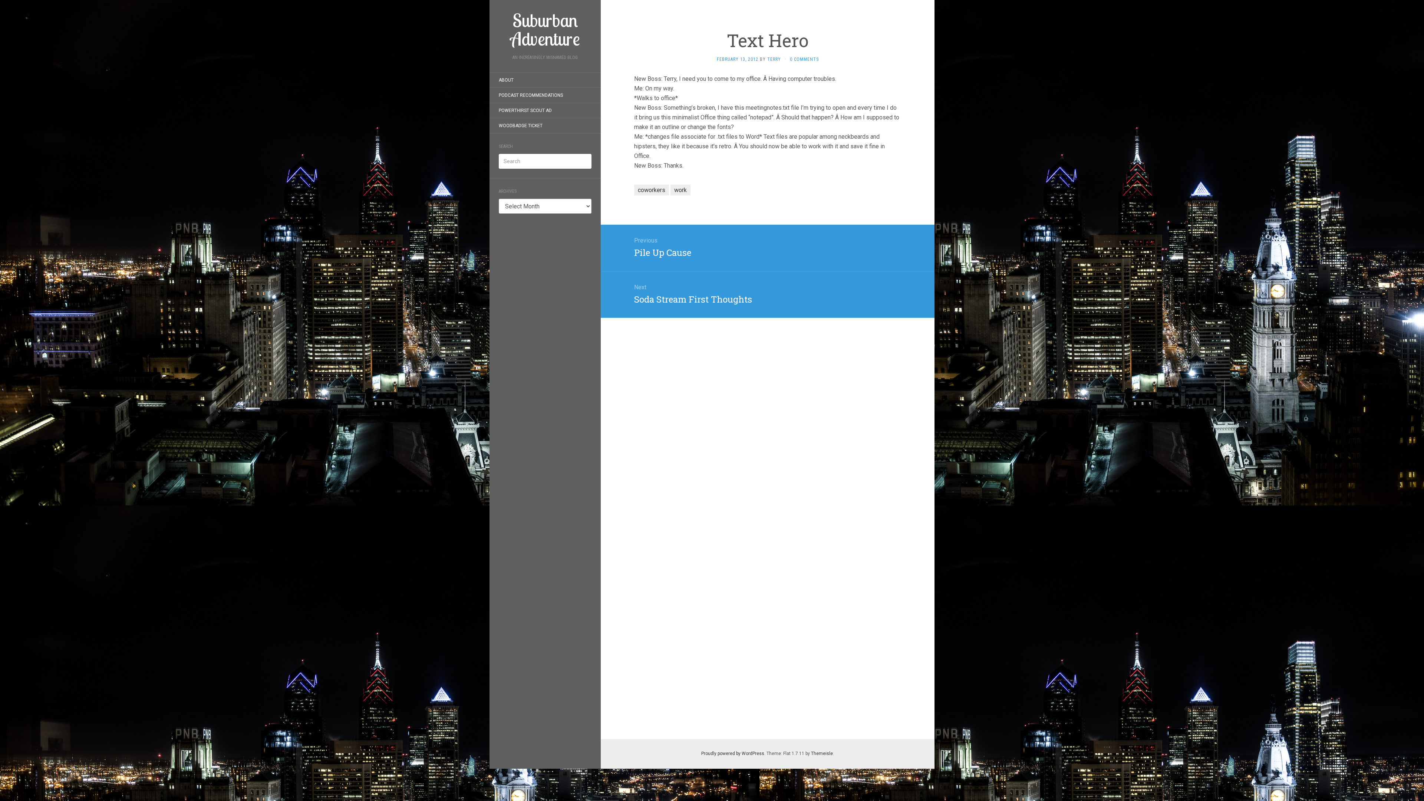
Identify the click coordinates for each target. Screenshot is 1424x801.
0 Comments (804, 59)
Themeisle (822, 753)
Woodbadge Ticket (521, 125)
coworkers (651, 190)
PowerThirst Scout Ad (525, 110)
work (680, 190)
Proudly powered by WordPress (732, 753)
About (506, 80)
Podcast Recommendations (531, 95)
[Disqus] (767, 410)
